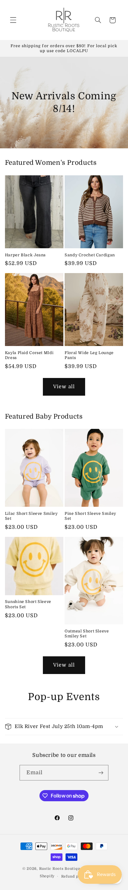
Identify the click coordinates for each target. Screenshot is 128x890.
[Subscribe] (101, 772)
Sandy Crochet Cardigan (90, 255)
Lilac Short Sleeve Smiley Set (31, 516)
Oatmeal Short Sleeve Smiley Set (87, 633)
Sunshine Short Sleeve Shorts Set (28, 604)
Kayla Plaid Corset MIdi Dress (29, 355)
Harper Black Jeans (25, 255)
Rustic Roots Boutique (60, 869)
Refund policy (75, 876)
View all (64, 386)
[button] (13, 20)
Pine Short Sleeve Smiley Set (90, 516)
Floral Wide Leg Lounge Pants (89, 355)
